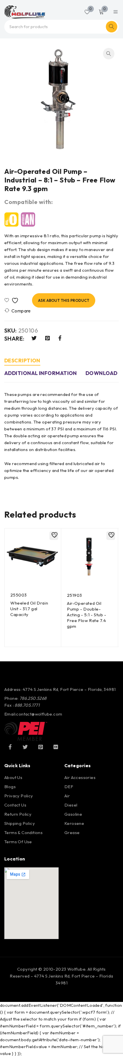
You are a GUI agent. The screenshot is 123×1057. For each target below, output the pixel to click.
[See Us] (40, 747)
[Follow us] (25, 747)
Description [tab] (22, 360)
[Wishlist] (12, 300)
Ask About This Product (63, 300)
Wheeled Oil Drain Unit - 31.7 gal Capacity (29, 608)
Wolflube (76, 969)
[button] (108, 53)
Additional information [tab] (40, 373)
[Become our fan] (10, 747)
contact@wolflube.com (39, 714)
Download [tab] (102, 373)
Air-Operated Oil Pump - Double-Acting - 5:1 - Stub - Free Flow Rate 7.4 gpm (86, 615)
